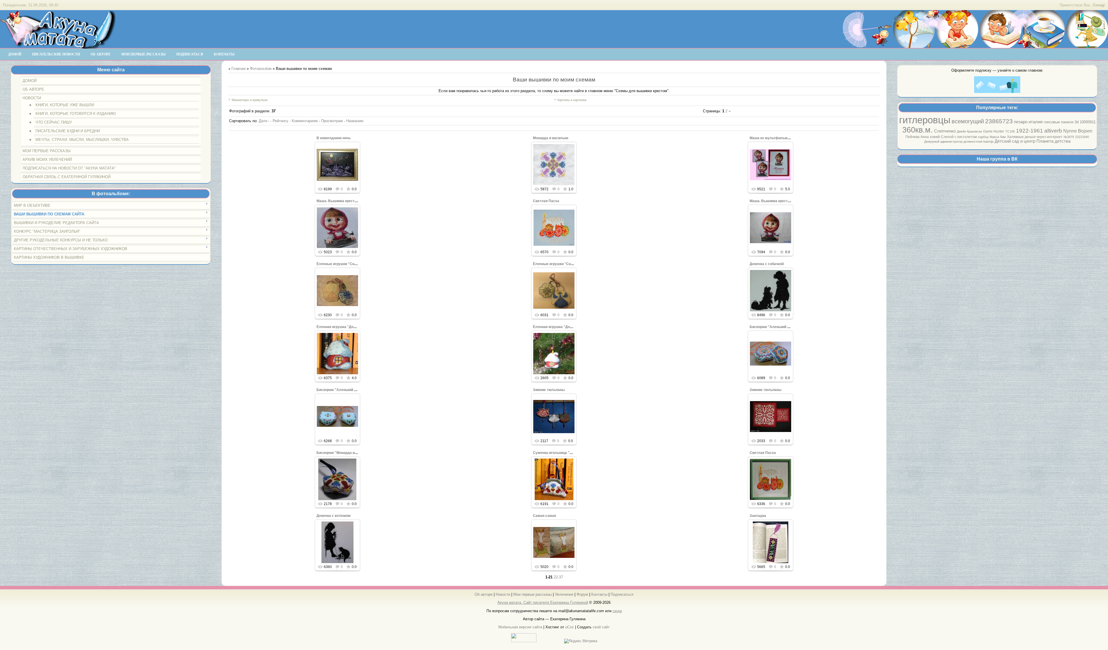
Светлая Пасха (546, 201)
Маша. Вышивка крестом (338, 201)
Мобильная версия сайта (520, 627)
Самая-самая (544, 516)
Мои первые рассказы (532, 594)
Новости (503, 594)
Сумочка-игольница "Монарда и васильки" (570, 453)
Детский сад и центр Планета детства (1032, 141)
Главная (238, 68)
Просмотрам (332, 121)
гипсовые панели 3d (1061, 122)
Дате (263, 121)
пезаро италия (1028, 122)
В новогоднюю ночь (334, 138)
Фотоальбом (261, 68)
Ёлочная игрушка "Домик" (339, 327)
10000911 (1088, 122)
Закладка (758, 516)
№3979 (1069, 137)
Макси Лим (998, 137)
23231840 (1082, 137)
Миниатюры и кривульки (249, 100)
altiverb (1053, 131)
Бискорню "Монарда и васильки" (345, 453)
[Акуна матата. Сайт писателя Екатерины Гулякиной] (57, 46)
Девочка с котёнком (334, 516)
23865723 (999, 121)
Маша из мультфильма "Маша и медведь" (786, 138)
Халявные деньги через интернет (1034, 137)
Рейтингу (280, 121)
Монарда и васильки (550, 138)
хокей (935, 137)
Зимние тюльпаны (549, 390)
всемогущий (968, 121)
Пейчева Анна (917, 137)
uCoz (569, 627)
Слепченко (945, 131)
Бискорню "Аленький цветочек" (777, 327)
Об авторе (484, 594)
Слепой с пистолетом (959, 137)
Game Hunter (993, 131)
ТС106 (1010, 131)
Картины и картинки (571, 100)
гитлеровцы (924, 120)
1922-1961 (1029, 131)
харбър (983, 137)
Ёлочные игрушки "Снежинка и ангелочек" (353, 264)
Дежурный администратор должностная (953, 141)
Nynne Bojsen (1077, 130)
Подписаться (622, 594)
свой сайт (601, 627)
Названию (355, 121)
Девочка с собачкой (767, 264)
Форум (582, 594)
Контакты (599, 594)
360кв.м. (917, 130)
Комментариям (305, 121)
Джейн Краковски (969, 131)
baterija (988, 141)
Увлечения (564, 594)
